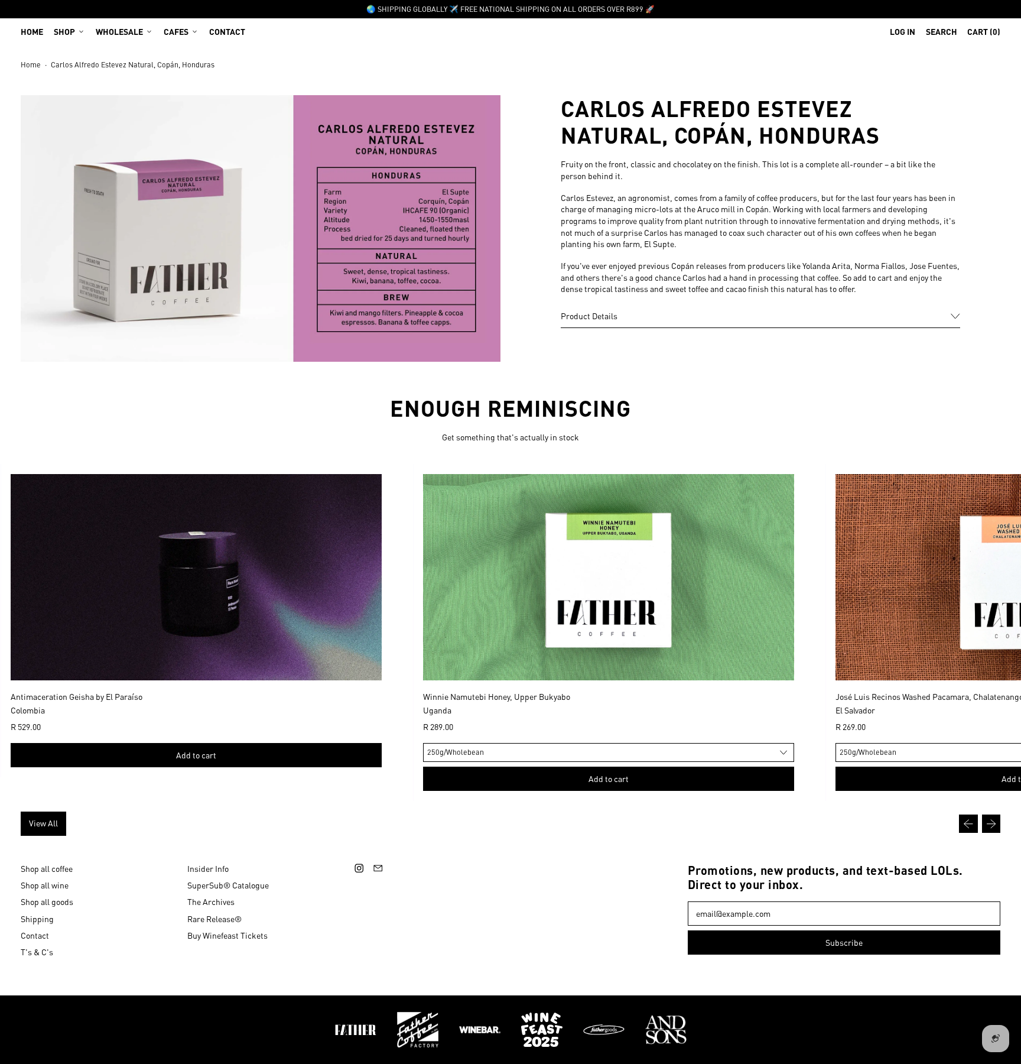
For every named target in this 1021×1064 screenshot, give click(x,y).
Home (32, 31)
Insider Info (208, 868)
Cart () (983, 34)
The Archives (211, 901)
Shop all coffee (47, 868)
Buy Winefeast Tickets (227, 935)
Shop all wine (45, 885)
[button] (942, 31)
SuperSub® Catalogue (228, 885)
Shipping (37, 918)
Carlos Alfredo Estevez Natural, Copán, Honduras (132, 64)
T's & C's (37, 951)
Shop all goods (47, 901)
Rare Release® (214, 918)
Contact (227, 31)
